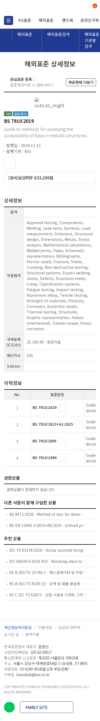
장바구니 (94, 6)
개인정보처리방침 (18, 627)
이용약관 (45, 627)
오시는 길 (11, 634)
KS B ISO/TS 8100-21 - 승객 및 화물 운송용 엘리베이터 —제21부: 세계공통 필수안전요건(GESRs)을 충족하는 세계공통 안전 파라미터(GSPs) (48, 583)
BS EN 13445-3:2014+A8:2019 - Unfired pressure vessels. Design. (48, 525)
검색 (72, 8)
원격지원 (32, 634)
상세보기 (62, 407)
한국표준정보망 (28, 8)
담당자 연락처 (69, 627)
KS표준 (24, 20)
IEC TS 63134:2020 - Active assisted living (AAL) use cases (48, 550)
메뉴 (8, 20)
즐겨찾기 (10, 163)
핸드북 (67, 20)
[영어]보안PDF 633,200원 (30, 178)
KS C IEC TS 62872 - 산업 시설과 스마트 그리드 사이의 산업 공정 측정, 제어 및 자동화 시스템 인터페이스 (48, 594)
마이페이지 (82, 8)
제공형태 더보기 (81, 82)
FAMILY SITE (37, 707)
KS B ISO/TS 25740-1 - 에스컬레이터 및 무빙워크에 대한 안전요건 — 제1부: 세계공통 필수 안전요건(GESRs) (48, 572)
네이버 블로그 (9, 707)
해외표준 (46, 20)
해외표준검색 (58, 34)
